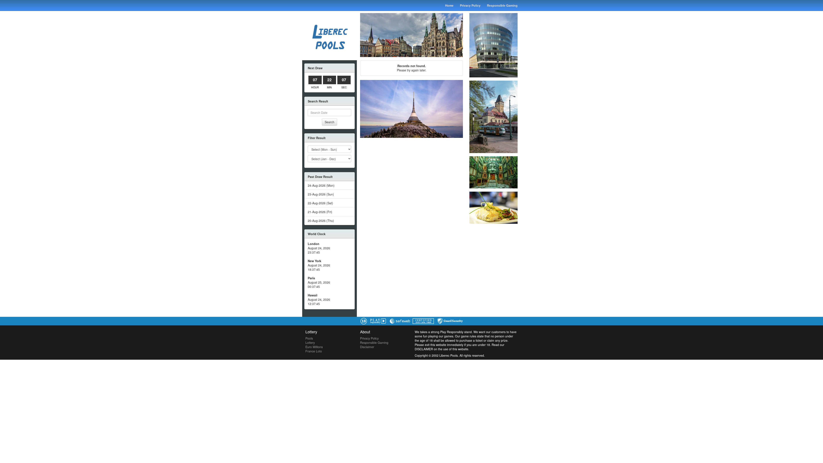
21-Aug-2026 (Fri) (320, 212)
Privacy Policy (470, 5)
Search (329, 122)
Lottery (310, 342)
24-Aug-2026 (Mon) (321, 185)
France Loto (313, 351)
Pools (309, 338)
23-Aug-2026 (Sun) (321, 194)
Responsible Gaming (502, 5)
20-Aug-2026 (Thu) (321, 220)
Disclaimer (367, 347)
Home (449, 5)
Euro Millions (314, 347)
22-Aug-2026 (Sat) (320, 203)
